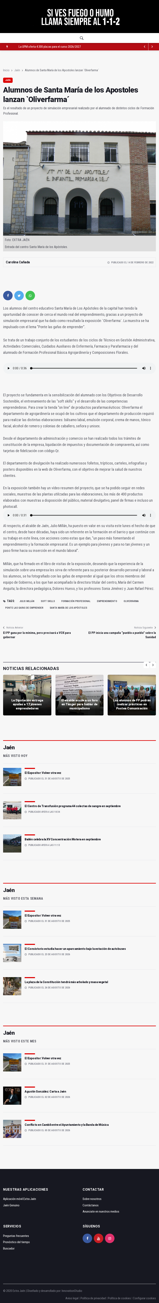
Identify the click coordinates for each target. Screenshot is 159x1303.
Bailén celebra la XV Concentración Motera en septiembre (63, 839)
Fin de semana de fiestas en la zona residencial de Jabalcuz (54, 47)
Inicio (6, 70)
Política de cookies (119, 1298)
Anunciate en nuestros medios (101, 1211)
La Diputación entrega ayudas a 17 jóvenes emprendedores (27, 704)
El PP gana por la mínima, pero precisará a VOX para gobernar (37, 635)
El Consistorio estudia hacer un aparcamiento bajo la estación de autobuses (75, 948)
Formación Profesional (75, 601)
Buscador (8, 1248)
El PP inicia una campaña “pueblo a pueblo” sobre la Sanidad (122, 635)
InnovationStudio (72, 1291)
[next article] (144, 46)
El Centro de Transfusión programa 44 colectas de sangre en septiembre (73, 806)
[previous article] (152, 46)
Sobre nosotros (92, 1199)
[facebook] (8, 295)
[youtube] (98, 1238)
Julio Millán (26, 601)
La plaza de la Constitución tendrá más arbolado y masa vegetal (66, 982)
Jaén (17, 70)
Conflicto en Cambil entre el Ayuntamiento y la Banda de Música (66, 1124)
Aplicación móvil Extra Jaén (19, 1199)
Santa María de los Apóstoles (68, 607)
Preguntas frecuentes (16, 1236)
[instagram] (109, 1238)
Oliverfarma (131, 601)
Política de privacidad (93, 1298)
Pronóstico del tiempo (16, 1242)
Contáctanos (91, 1205)
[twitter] (19, 295)
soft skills (48, 601)
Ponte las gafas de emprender (24, 607)
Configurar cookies (144, 1298)
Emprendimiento (107, 601)
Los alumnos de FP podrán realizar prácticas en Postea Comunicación (132, 704)
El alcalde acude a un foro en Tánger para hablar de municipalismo (79, 704)
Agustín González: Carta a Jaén (45, 1091)
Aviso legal (71, 1298)
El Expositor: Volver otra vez (43, 772)
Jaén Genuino (11, 1205)
